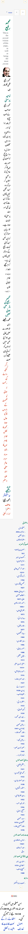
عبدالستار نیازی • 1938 (19, 782)
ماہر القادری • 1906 (20, 642)
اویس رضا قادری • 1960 (19, 842)
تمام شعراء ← (20, 755)
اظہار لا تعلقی (9, 928)
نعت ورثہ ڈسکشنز (19, 883)
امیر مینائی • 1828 (19, 591)
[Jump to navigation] (25, 1)
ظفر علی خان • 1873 (20, 612)
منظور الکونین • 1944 (19, 790)
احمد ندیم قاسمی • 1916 (19, 673)
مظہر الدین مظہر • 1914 (19, 665)
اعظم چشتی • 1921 (20, 767)
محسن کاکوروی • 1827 (19, 585)
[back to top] (21, 887)
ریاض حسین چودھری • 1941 (19, 726)
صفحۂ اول (21, 528)
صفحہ (22, 12)
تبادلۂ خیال (16, 12)
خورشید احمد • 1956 (20, 805)
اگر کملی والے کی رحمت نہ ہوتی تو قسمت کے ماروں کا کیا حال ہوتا (4, 393)
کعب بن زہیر (20, 557)
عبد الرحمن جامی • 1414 (19, 570)
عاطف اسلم (7, 506)
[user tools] (3, 1)
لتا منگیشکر (6, 495)
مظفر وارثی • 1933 (20, 703)
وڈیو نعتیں (21, 535)
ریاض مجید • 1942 (20, 741)
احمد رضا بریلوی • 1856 (19, 604)
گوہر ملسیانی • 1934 (20, 711)
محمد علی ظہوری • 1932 (19, 774)
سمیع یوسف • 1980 (20, 871)
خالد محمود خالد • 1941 (19, 734)
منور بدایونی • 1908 (20, 650)
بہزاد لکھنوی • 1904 (20, 635)
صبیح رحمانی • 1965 (20, 812)
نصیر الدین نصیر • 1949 (19, 749)
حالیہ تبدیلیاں (20, 539)
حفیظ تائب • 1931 (20, 696)
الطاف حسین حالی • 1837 (20, 597)
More (10, 12)
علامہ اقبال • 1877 (20, 627)
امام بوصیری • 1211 (20, 562)
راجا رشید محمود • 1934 (19, 719)
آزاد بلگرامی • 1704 (20, 578)
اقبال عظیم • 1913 (20, 658)
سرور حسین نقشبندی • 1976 (19, 820)
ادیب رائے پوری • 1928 (20, 688)
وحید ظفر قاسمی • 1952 (19, 797)
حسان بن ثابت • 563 (19, 551)
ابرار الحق (6, 513)
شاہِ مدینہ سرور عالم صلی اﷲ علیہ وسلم (5, 465)
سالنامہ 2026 (20, 531)
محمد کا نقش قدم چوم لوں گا (5, 435)
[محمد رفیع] (6, 71)
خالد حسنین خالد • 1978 (19, 828)
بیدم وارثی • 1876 (20, 620)
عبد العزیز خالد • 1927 (19, 680)
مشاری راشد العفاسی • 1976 (19, 863)
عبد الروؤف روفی (20, 849)
